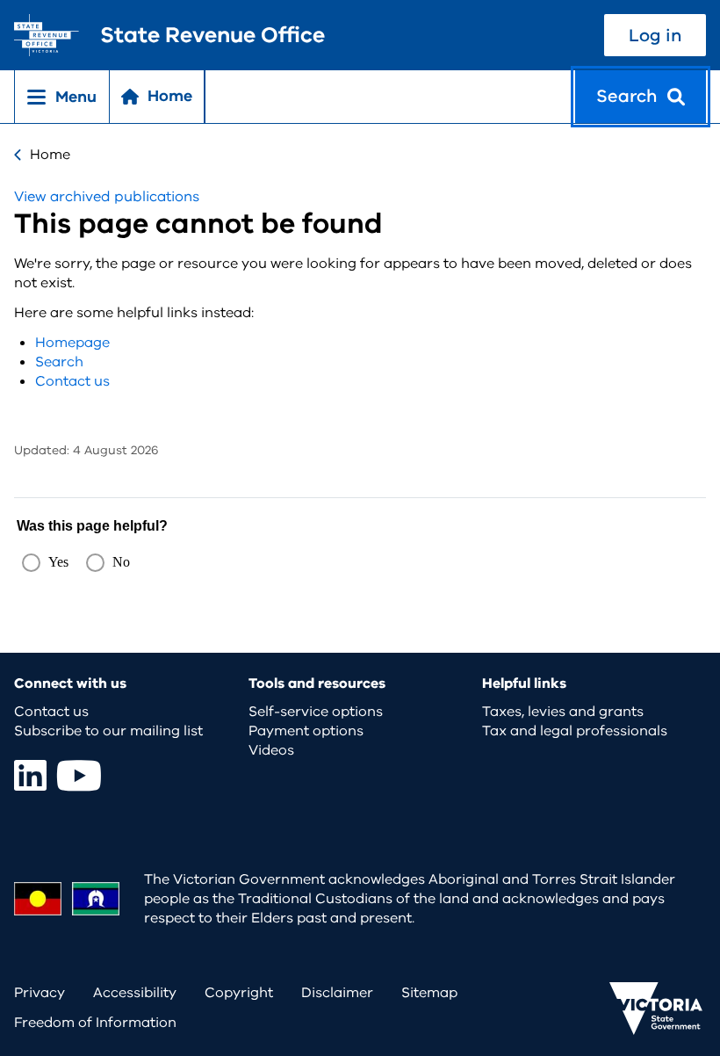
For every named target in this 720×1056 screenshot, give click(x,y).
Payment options (306, 731)
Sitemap (429, 992)
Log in (655, 35)
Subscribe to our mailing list (108, 731)
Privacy (39, 992)
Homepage (72, 342)
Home (50, 154)
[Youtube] (79, 775)
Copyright (239, 992)
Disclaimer (337, 992)
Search (59, 362)
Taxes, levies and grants (563, 711)
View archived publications (106, 196)
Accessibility (134, 992)
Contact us (72, 381)
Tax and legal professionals (574, 731)
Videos (271, 750)
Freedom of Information (95, 1022)
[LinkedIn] (30, 775)
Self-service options (315, 711)
